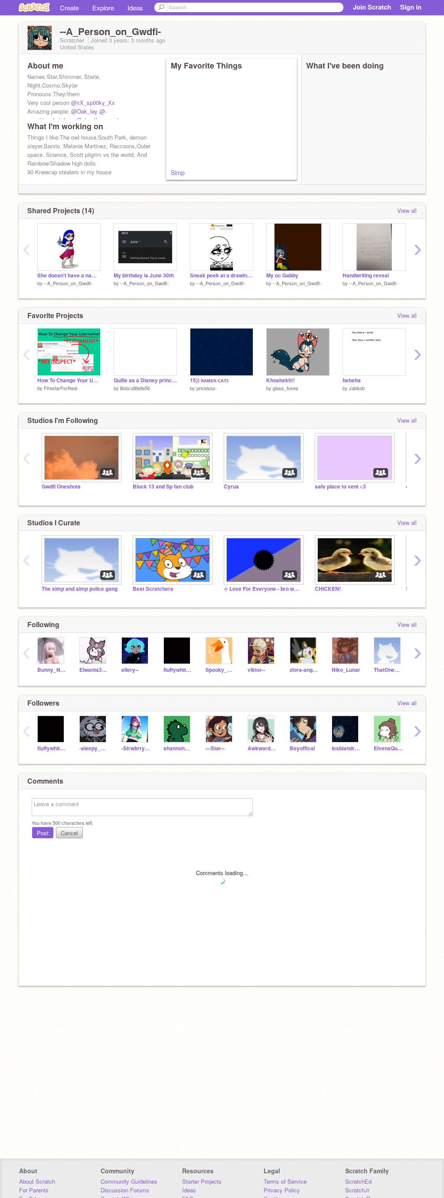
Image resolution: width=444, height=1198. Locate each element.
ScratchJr (357, 1190)
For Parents (34, 1190)
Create (69, 7)
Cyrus (231, 486)
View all (407, 210)
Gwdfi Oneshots (61, 486)
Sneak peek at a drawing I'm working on (221, 275)
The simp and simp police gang (80, 588)
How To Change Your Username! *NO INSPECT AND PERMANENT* (69, 380)
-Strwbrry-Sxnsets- (135, 748)
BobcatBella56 (135, 387)
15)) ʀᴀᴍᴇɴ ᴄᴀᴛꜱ (209, 380)
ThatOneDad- (388, 670)
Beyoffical (302, 748)
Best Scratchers (153, 588)
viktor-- (256, 670)
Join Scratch (372, 7)
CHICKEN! (328, 588)
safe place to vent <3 (340, 486)
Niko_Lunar (346, 670)
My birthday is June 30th (144, 275)
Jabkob (357, 387)
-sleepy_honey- (93, 748)
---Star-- (215, 748)
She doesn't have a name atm (69, 275)
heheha (352, 380)
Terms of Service (285, 1181)
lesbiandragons (346, 748)
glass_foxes (285, 387)
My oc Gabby (282, 275)
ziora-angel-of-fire (304, 670)
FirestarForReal (60, 387)
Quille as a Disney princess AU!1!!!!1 (145, 380)
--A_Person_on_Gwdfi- (68, 283)
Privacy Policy (282, 1190)
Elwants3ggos (93, 670)
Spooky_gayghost (220, 670)
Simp (178, 172)
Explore (103, 7)
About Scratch (37, 1181)
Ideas (135, 7)
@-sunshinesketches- (67, 115)
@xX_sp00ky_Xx (93, 102)
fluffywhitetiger (178, 670)
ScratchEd (358, 1181)
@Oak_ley (84, 111)
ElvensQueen (388, 748)
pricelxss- (206, 387)
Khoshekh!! (280, 380)
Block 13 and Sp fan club (163, 486)
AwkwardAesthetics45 (262, 748)
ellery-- (130, 670)
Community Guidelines (129, 1181)
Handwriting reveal (366, 275)
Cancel (69, 833)
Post (43, 833)
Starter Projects (202, 1181)
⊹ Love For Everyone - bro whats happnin (263, 588)
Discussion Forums (125, 1190)
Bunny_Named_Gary (51, 670)
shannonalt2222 (178, 748)
